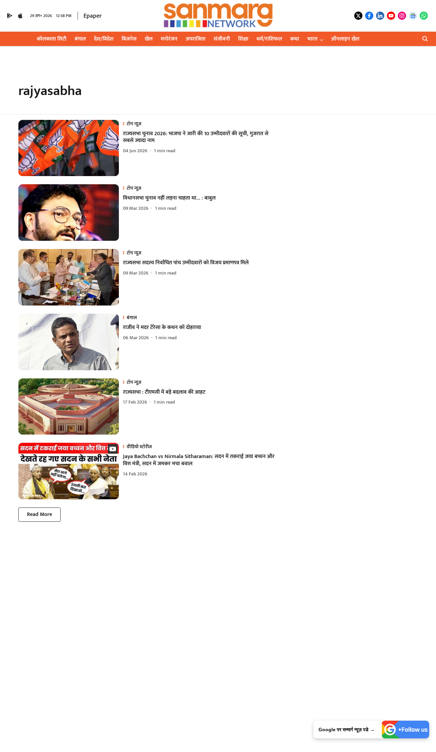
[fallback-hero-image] (70, 148)
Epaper (92, 16)
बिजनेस (129, 39)
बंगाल (80, 39)
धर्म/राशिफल (269, 39)
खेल (149, 39)
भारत (312, 39)
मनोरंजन (169, 39)
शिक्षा (243, 39)
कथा (294, 39)
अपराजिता (195, 39)
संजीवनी (222, 39)
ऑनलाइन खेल (345, 39)
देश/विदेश (103, 39)
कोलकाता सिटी (51, 39)
